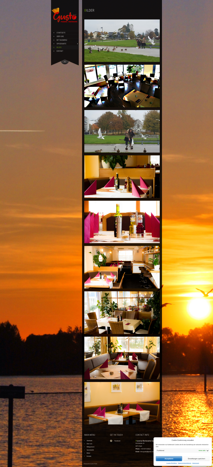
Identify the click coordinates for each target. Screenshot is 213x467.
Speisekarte (61, 44)
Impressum (195, 463)
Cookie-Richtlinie (171, 463)
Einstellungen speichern (196, 459)
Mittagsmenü (62, 40)
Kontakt (60, 51)
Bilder (59, 47)
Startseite (61, 33)
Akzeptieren (169, 459)
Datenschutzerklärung (184, 463)
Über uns (60, 36)
